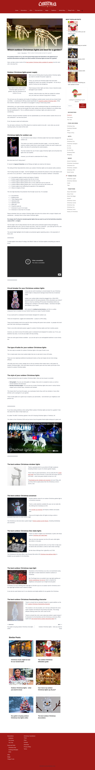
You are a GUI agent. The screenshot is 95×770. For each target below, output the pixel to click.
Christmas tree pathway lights (48, 554)
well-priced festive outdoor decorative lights (42, 618)
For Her (69, 145)
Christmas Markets (72, 181)
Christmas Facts (71, 209)
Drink (68, 130)
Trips (68, 185)
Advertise (26, 744)
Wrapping (69, 154)
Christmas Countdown (73, 163)
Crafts (68, 183)
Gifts (69, 136)
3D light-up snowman (37, 509)
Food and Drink (73, 123)
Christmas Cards (71, 200)
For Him (69, 148)
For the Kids (70, 150)
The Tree (69, 119)
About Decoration (71, 191)
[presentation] (21, 648)
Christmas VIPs (71, 170)
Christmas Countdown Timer (29, 737)
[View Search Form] (82, 11)
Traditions (71, 189)
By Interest (70, 139)
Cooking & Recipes (72, 128)
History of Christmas (72, 211)
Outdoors (69, 115)
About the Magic (71, 196)
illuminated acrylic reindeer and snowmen (40, 480)
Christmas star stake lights (40, 535)
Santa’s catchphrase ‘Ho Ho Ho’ (37, 580)
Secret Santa (70, 172)
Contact (26, 742)
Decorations (24, 53)
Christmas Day (71, 126)
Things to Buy (70, 132)
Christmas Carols (71, 202)
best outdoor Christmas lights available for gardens (39, 62)
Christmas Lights (71, 178)
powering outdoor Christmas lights (47, 101)
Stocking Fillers (71, 152)
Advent (69, 198)
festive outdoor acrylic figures (40, 521)
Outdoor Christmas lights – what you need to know (50, 626)
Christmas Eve (71, 141)
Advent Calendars (71, 161)
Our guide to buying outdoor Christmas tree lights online (20, 626)
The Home (70, 117)
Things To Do (72, 175)
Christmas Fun (71, 165)
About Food (70, 194)
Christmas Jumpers (72, 167)
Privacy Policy (27, 746)
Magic (70, 158)
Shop (25, 740)
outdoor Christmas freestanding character (39, 604)
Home (19, 53)
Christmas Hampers (72, 143)
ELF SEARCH (82, 105)
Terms (25, 749)
